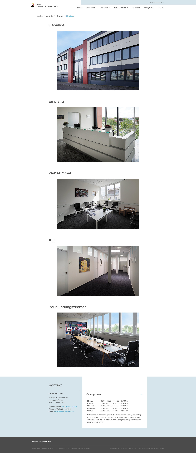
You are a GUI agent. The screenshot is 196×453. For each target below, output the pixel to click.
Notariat (104, 7)
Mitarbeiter (90, 7)
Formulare (136, 7)
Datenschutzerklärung (128, 448)
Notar (79, 7)
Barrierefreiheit (156, 2)
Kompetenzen (120, 7)
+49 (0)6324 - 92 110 (69, 407)
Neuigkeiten (149, 7)
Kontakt (161, 7)
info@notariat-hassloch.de (64, 412)
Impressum (113, 448)
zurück (40, 16)
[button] (115, 394)
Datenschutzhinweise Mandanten (151, 448)
